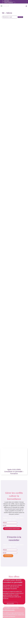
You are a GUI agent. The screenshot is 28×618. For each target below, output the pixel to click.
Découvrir (10, 603)
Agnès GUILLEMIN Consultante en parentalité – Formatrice (14, 471)
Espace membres (8, 2)
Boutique (6, 0)
